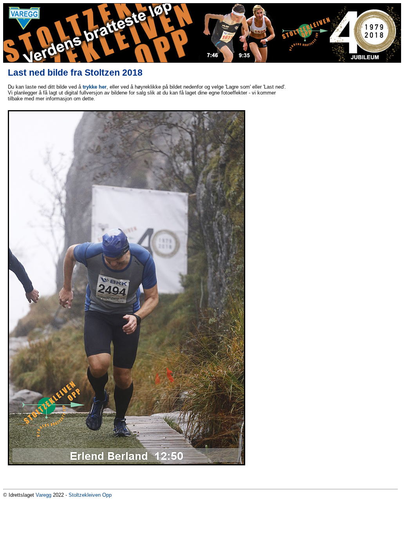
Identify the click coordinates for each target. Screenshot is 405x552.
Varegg (43, 495)
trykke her (95, 87)
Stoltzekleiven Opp (90, 495)
